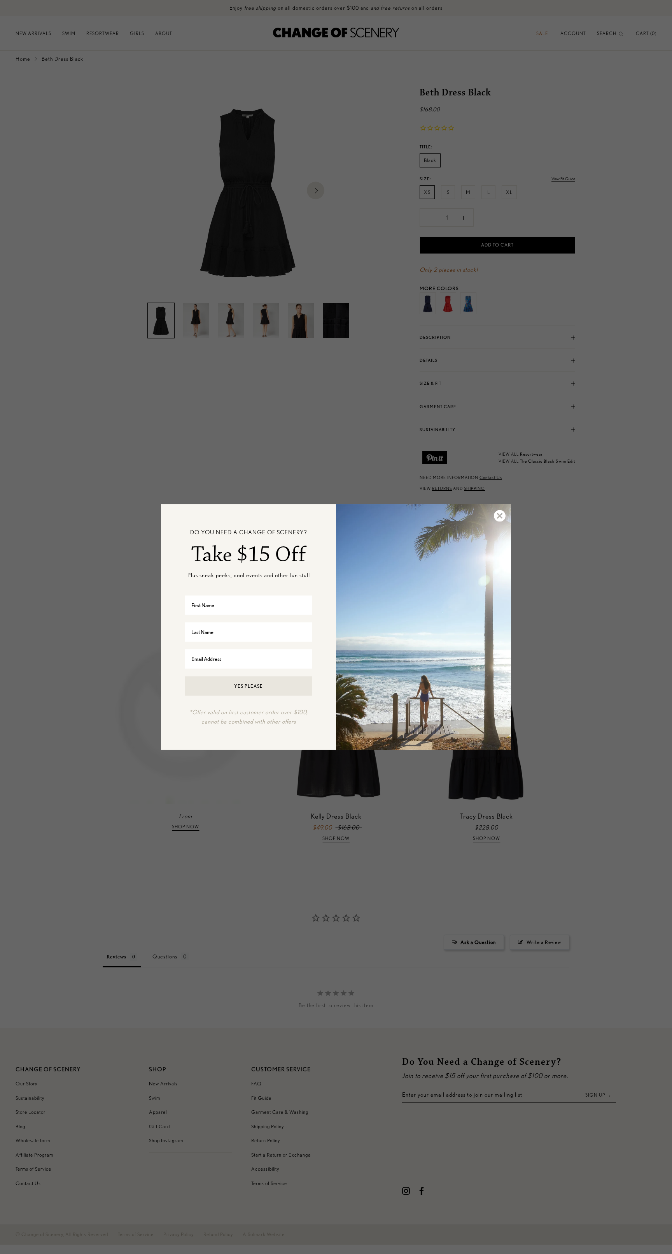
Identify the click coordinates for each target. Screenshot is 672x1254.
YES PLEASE (248, 686)
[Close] (499, 516)
